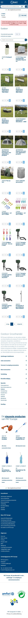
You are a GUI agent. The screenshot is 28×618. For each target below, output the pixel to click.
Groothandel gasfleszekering (8, 523)
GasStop (3, 509)
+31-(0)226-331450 (7, 568)
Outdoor (3, 389)
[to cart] (10, 69)
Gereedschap (4, 391)
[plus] (8, 69)
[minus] (3, 69)
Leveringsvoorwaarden (6, 547)
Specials (3, 15)
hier (14, 23)
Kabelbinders (4, 392)
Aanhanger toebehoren (6, 496)
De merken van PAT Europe (7, 527)
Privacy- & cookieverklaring (14, 613)
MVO (2, 543)
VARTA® (3, 396)
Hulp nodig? (23, 15)
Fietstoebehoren (5, 385)
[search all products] (26, 6)
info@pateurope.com (9, 569)
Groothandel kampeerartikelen (8, 522)
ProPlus (3, 540)
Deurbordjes (4, 400)
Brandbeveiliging (5, 505)
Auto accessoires (5, 498)
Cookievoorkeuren (5, 551)
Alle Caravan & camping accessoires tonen (7, 480)
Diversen (3, 394)
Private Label (4, 541)
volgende (19, 324)
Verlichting (3, 503)
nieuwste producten (15, 416)
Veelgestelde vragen (5, 549)
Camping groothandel (6, 520)
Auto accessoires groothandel (8, 525)
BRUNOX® (3, 398)
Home (3, 13)
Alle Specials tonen (20, 445)
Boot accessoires (5, 502)
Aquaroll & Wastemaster (6, 518)
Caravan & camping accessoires (8, 500)
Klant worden (4, 538)
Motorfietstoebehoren (6, 387)
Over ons (3, 536)
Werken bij (3, 545)
